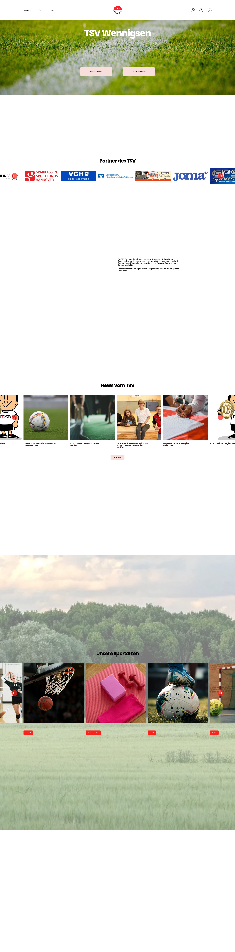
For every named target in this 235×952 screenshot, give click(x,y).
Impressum (51, 10)
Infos (39, 10)
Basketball (28, 733)
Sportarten (28, 10)
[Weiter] (220, 176)
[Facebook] (201, 10)
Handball (214, 733)
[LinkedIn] (210, 10)
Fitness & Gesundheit (93, 733)
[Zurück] (14, 176)
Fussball (152, 733)
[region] (117, 176)
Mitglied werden (96, 71)
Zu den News (117, 457)
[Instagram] (193, 10)
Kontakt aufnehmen (138, 71)
